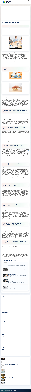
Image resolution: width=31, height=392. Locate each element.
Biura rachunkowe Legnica (12, 274)
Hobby (3, 308)
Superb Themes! (14, 390)
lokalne (28, 150)
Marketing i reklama (5, 312)
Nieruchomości (4, 319)
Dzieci (3, 303)
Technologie (4, 338)
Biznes (3, 299)
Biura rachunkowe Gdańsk (12, 262)
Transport (3, 340)
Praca (3, 323)
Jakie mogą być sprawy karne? (9, 382)
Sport (3, 334)
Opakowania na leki (8, 369)
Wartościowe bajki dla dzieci (9, 377)
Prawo (3, 325)
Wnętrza (3, 351)
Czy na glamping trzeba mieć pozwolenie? (11, 361)
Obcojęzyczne (4, 321)
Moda (3, 314)
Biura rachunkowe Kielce (12, 268)
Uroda (3, 347)
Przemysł (3, 327)
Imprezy (3, 310)
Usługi (3, 349)
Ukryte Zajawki (4, 345)
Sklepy (3, 332)
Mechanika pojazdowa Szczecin (9, 359)
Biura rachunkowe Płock (12, 279)
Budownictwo (4, 301)
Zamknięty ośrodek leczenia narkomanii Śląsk (12, 364)
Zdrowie (3, 353)
